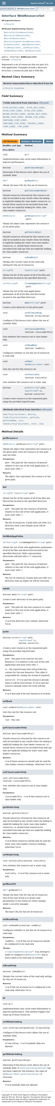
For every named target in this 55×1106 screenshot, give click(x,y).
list (27, 270)
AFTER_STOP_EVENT (33, 111)
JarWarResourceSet (13, 51)
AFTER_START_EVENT (12, 111)
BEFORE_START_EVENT (13, 117)
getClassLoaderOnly (35, 190)
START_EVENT (9, 126)
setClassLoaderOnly (35, 329)
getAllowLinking (33, 168)
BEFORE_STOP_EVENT (35, 117)
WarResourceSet (33, 51)
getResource (31, 216)
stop (41, 424)
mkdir (27, 303)
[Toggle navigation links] (3, 3)
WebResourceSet (26, 9)
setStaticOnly (32, 374)
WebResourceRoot (34, 364)
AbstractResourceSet (14, 38)
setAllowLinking (33, 313)
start (34, 424)
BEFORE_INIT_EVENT (37, 114)
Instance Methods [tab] (31, 141)
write (27, 388)
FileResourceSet (12, 47)
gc (26, 154)
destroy (32, 414)
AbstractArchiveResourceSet (18, 32)
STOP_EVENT (23, 126)
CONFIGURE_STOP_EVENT (14, 123)
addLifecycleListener (14, 414)
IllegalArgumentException (18, 952)
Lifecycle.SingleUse (13, 88)
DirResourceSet (12, 44)
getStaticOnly (32, 232)
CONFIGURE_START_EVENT (15, 120)
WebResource (9, 216)
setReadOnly (31, 345)
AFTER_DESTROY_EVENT (13, 108)
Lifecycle (9, 24)
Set (4, 283)
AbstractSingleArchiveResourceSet (22, 41)
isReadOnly (30, 257)
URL (4, 180)
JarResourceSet (31, 47)
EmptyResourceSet (31, 44)
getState (34, 417)
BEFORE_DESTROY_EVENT (14, 114)
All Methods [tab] (10, 141)
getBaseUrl (30, 180)
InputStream (31, 391)
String (41, 216)
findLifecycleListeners (15, 417)
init (21, 420)
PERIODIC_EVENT (35, 123)
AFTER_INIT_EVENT (36, 108)
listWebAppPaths (33, 283)
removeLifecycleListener (16, 424)
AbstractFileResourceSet (17, 35)
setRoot (29, 361)
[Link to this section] (37, 76)
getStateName (9, 420)
